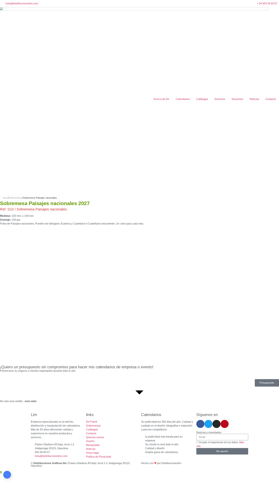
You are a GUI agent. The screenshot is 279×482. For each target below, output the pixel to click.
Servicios (219, 99)
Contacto (270, 99)
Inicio (5, 197)
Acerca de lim (161, 99)
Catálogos (202, 99)
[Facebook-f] (200, 424)
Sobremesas (15, 197)
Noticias (254, 99)
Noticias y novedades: (209, 432)
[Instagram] (216, 424)
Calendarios (183, 99)
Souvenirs (237, 99)
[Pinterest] (225, 424)
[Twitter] (208, 424)
